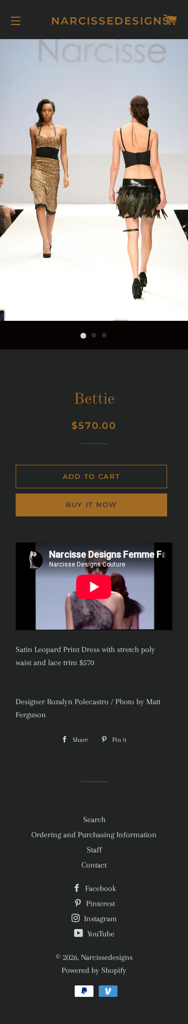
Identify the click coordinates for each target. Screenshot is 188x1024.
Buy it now (92, 504)
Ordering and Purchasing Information (94, 834)
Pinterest (99, 903)
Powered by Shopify (94, 970)
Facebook (99, 888)
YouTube (99, 933)
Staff (94, 849)
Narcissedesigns (94, 21)
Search (94, 819)
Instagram (99, 918)
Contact (94, 865)
